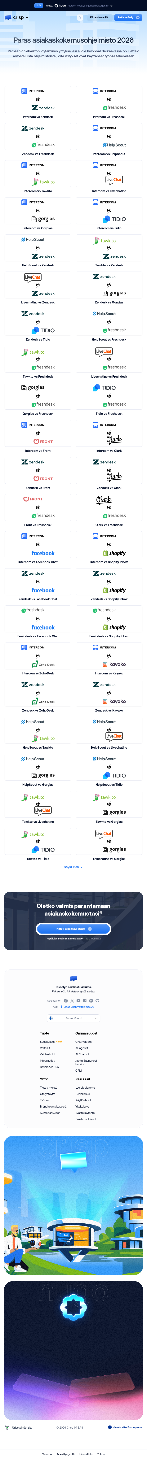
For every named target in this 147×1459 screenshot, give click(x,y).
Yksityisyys (82, 1106)
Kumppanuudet (50, 1112)
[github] (98, 1001)
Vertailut (45, 1048)
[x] (72, 1001)
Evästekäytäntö (85, 1112)
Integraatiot (47, 1060)
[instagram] (85, 1001)
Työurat (45, 1100)
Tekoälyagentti (65, 1454)
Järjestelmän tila (22, 1427)
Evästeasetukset (85, 1119)
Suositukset (50, 1041)
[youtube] (79, 1001)
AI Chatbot (82, 1054)
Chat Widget (83, 1041)
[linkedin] (91, 1001)
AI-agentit (81, 1048)
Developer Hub (49, 1067)
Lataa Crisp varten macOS (79, 1006)
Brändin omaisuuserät (53, 1106)
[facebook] (66, 1001)
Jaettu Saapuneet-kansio (86, 1062)
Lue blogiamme (85, 1087)
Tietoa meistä (48, 1087)
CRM (78, 1070)
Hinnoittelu (85, 1454)
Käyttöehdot (83, 1100)
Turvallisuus (82, 1093)
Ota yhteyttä (47, 1093)
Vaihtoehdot (47, 1054)
